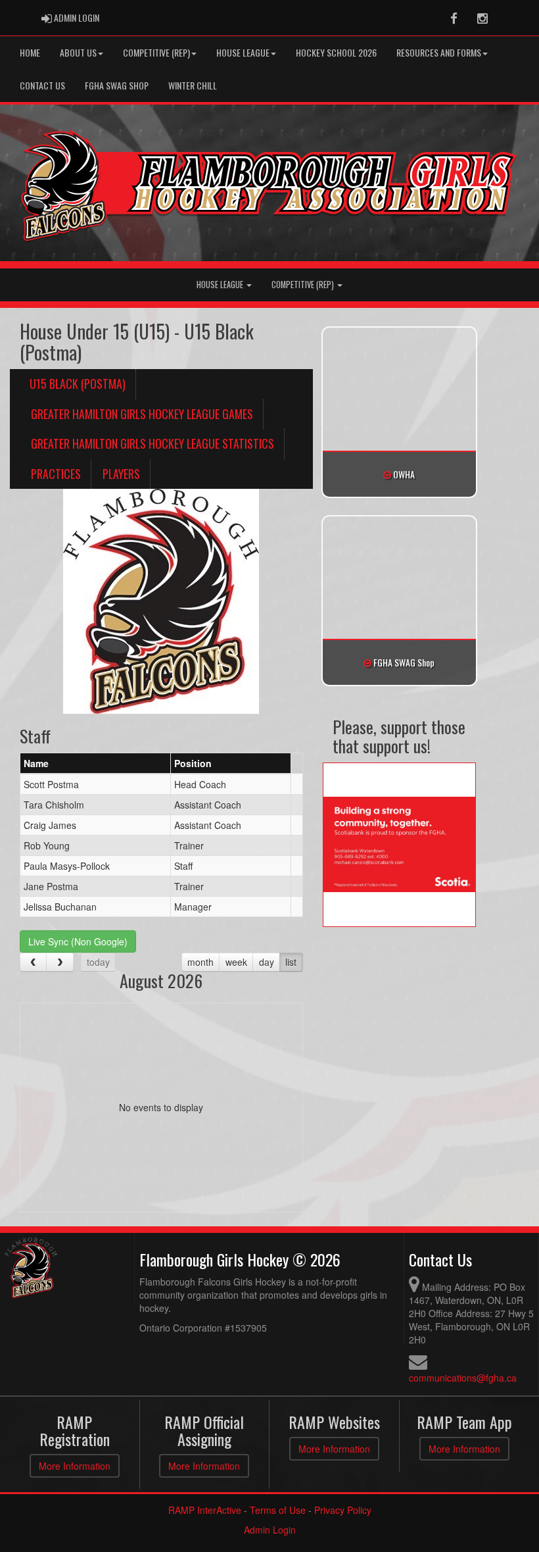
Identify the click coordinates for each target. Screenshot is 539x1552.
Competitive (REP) (303, 284)
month (200, 961)
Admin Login (270, 1529)
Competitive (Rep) (156, 52)
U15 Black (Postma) (78, 383)
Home (30, 52)
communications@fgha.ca (463, 1377)
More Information (74, 1465)
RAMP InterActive (204, 1509)
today (98, 961)
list (290, 961)
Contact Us (42, 85)
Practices (56, 473)
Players (121, 473)
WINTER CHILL (192, 85)
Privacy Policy (342, 1509)
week (236, 961)
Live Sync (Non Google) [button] (78, 941)
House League (243, 52)
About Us (78, 52)
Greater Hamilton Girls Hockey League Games (142, 413)
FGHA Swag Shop (117, 85)
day (266, 961)
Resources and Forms (438, 52)
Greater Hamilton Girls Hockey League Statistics (152, 443)
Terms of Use (278, 1509)
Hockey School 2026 (336, 52)
